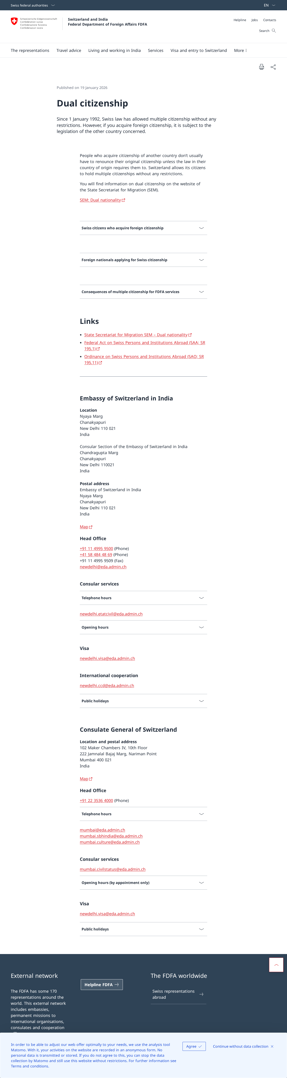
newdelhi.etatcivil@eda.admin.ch (111, 613)
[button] (30, 50)
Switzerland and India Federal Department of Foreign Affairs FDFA (107, 22)
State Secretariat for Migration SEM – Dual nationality (135, 334)
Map (84, 526)
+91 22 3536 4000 (96, 800)
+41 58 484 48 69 (96, 554)
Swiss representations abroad (173, 994)
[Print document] (261, 66)
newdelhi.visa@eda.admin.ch (107, 658)
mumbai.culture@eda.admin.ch (110, 842)
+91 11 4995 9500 (96, 548)
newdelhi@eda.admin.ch (103, 566)
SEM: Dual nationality (100, 200)
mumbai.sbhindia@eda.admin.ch (111, 836)
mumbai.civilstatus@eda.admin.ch (113, 869)
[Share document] (273, 66)
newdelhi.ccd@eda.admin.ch (107, 685)
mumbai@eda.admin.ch (102, 830)
